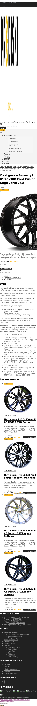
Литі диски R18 (28, 167)
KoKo (9, 653)
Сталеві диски (9, 642)
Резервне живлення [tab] (15, 151)
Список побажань (10, 673)
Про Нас (7, 672)
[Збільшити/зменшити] (1, 703)
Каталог (7, 156)
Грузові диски (9, 644)
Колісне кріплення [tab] (15, 148)
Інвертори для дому (15, 636)
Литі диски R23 (14, 647)
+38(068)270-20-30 (15, 122)
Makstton (11, 651)
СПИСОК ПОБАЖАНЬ (8, 2)
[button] (1, 191)
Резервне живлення (11, 632)
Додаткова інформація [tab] (12, 278)
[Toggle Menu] (1, 132)
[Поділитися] (5, 703)
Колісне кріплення (11, 640)
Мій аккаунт (4, 6)
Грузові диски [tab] (13, 145)
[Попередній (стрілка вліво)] (1, 705)
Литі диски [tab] (12, 138)
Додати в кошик (6, 268)
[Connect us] (4, 681)
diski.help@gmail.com (17, 623)
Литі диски (17, 167)
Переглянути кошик (6, 699)
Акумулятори (13, 638)
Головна (7, 154)
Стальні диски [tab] (13, 141)
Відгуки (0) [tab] (8, 280)
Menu (2, 130)
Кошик (6, 163)
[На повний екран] (3, 703)
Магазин (8, 167)
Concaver (11, 655)
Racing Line (12, 649)
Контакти (7, 160)
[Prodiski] (10, 120)
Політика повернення (12, 670)
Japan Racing (13, 657)
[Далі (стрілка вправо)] (3, 705)
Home (2, 167)
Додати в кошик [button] (29, 437)
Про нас (7, 161)
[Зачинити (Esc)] (6, 703)
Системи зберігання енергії (18, 634)
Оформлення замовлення (22, 699)
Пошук (3, 128)
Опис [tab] (6, 276)
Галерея (7, 158)
